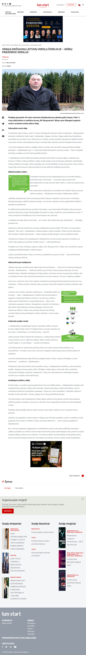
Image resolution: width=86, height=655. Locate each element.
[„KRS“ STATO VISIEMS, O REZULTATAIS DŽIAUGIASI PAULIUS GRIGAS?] (5, 563)
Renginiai (61, 12)
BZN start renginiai (75, 553)
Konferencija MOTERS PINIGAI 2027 (74, 562)
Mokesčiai (35, 529)
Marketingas (15, 577)
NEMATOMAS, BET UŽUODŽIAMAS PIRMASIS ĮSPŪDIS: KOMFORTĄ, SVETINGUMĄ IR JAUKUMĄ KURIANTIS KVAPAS (18, 590)
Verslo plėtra (19, 488)
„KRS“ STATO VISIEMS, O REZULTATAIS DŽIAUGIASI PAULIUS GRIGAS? (17, 565)
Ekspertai (33, 12)
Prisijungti (71, 4)
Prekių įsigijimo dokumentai (42, 532)
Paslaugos (75, 12)
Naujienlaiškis (10, 14)
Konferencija (72, 531)
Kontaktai (31, 626)
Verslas (8, 12)
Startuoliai (47, 12)
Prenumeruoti (60, 5)
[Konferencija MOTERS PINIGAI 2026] (62, 580)
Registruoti (8, 511)
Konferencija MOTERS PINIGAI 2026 (74, 583)
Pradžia (3, 45)
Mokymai (20, 12)
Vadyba (8, 45)
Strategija (7, 488)
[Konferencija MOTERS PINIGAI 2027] (62, 559)
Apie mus (30, 631)
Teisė (33, 537)
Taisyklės (30, 634)
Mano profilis (7, 623)
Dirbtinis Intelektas (14, 529)
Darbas (30, 629)
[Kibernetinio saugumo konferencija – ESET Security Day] (62, 537)
